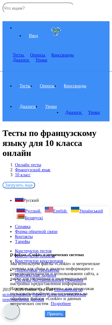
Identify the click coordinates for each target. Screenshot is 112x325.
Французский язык (32, 169)
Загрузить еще (19, 185)
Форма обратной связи (36, 231)
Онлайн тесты (28, 164)
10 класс (22, 174)
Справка (22, 226)
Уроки (41, 60)
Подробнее (61, 303)
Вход (33, 35)
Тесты (19, 55)
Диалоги (21, 60)
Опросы (38, 55)
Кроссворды (75, 86)
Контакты (24, 236)
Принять (55, 314)
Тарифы (22, 241)
